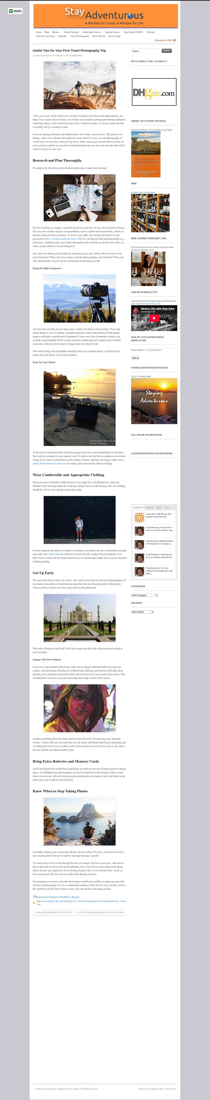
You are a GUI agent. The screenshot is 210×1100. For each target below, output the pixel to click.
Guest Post (77, 56)
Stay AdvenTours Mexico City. (148, 304)
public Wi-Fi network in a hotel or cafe (51, 463)
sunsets (94, 870)
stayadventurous (43, 56)
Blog (47, 32)
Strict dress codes (51, 554)
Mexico (55, 32)
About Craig (113, 36)
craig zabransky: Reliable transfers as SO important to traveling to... (159, 542)
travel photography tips (108, 901)
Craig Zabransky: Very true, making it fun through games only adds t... (159, 571)
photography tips (50, 901)
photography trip (68, 901)
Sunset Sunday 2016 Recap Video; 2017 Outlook (53, 912)
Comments (138, 507)
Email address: (137, 350)
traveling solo (95, 137)
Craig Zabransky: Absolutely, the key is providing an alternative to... (159, 556)
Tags (166, 507)
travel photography (86, 901)
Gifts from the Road (45, 36)
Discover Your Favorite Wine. (143, 192)
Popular (149, 507)
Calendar (62, 36)
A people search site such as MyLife (67, 238)
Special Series (111, 32)
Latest (159, 507)
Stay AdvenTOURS (132, 32)
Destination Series (91, 32)
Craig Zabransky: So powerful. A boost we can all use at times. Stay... (159, 528)
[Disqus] (80, 960)
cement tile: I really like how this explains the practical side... (158, 515)
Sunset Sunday (70, 32)
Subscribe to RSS (163, 40)
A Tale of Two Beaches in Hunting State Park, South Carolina (101, 912)
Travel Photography (79, 36)
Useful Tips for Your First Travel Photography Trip (69, 50)
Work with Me (98, 36)
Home (39, 32)
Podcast (151, 32)
